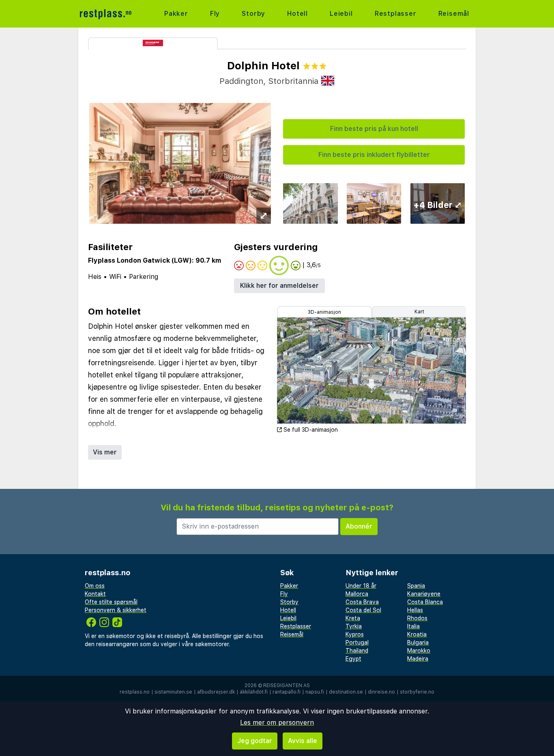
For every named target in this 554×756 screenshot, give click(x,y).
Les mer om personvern (277, 722)
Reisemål (453, 13)
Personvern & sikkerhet (115, 610)
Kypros (355, 634)
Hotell (297, 13)
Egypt (353, 658)
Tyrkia (354, 626)
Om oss (95, 586)
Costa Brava (362, 602)
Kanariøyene (423, 594)
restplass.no (135, 692)
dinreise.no (381, 692)
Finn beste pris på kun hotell (374, 129)
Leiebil (341, 13)
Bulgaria (418, 642)
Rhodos (417, 618)
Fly (215, 13)
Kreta (353, 618)
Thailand (357, 650)
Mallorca (357, 594)
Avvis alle (302, 741)
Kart (419, 312)
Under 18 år (361, 586)
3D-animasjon (324, 312)
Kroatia (417, 634)
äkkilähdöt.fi (254, 692)
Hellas (415, 610)
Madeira (417, 658)
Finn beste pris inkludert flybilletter (374, 154)
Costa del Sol (363, 610)
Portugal (357, 642)
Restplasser (396, 13)
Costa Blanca (425, 602)
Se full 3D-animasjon (310, 429)
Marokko (418, 650)
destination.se (346, 692)
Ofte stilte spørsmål (111, 602)
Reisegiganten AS (286, 685)
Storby (253, 13)
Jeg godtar (254, 741)
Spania (416, 586)
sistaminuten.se (173, 692)
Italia (413, 626)
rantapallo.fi (287, 692)
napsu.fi (314, 692)
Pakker (176, 13)
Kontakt (95, 594)
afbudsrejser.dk (216, 692)
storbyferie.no (417, 692)
